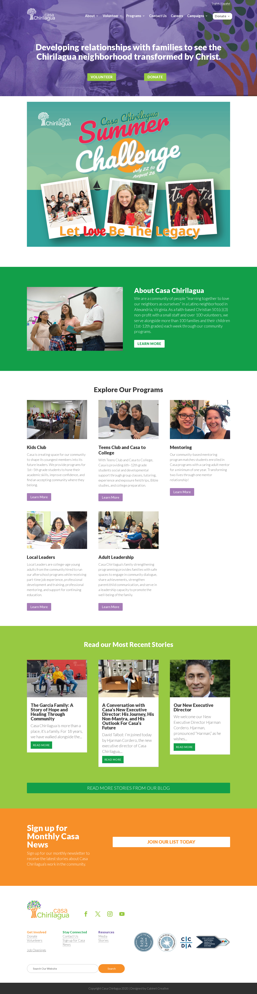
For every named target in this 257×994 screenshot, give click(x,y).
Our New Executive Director (193, 707)
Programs (133, 16)
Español (225, 3)
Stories (103, 940)
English (215, 3)
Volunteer (110, 16)
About (90, 16)
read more (41, 745)
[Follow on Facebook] (86, 914)
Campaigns (195, 16)
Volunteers (34, 940)
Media (102, 936)
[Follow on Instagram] (110, 914)
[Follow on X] (98, 914)
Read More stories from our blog (128, 788)
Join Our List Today (171, 842)
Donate (220, 15)
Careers (177, 16)
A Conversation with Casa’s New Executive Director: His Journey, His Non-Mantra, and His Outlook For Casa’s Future (128, 716)
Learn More (149, 344)
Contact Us (158, 16)
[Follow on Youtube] (122, 914)
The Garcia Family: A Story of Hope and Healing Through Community (52, 711)
